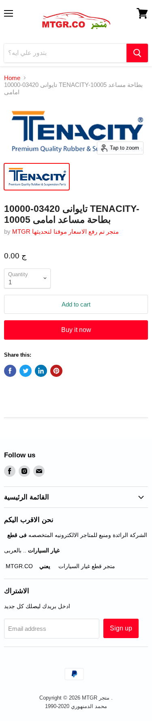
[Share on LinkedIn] (41, 371)
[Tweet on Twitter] (25, 371)
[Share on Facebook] (10, 371)
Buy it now (76, 329)
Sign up (121, 628)
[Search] (137, 53)
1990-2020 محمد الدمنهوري (76, 706)
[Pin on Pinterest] (56, 371)
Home (12, 77)
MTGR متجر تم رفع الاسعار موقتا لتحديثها (65, 231)
